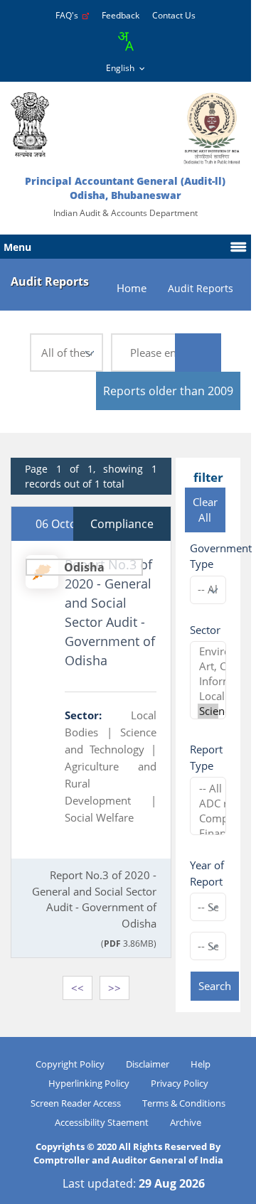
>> (114, 988)
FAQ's (68, 15)
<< (77, 988)
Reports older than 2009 (168, 391)
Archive (185, 1122)
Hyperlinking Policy (88, 1083)
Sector (205, 630)
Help (200, 1064)
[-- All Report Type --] (208, 788)
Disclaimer (147, 1064)
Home (131, 288)
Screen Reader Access (76, 1103)
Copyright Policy (70, 1064)
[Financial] (208, 833)
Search (214, 986)
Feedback (120, 15)
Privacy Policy (179, 1083)
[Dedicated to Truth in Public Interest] (30, 124)
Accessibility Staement (102, 1122)
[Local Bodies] (208, 696)
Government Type (221, 556)
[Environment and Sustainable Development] (208, 651)
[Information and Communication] (208, 681)
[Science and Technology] (208, 711)
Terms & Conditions (183, 1103)
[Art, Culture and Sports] (208, 666)
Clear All (205, 510)
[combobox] (125, 41)
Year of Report (207, 873)
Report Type (206, 757)
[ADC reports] (208, 803)
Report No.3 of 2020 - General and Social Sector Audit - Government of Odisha (110, 612)
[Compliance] (208, 818)
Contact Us (174, 15)
